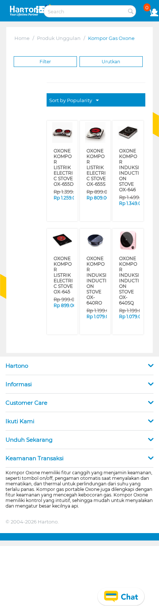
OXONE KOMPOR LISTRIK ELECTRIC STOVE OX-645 (63, 254)
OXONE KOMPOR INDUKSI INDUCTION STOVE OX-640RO (96, 254)
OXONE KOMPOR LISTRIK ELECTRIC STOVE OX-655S (96, 162)
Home (22, 38)
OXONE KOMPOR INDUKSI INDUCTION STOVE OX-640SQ (129, 254)
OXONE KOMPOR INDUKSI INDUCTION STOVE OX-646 (128, 162)
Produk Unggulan (59, 38)
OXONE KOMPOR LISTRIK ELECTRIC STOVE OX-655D (63, 162)
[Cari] (130, 12)
